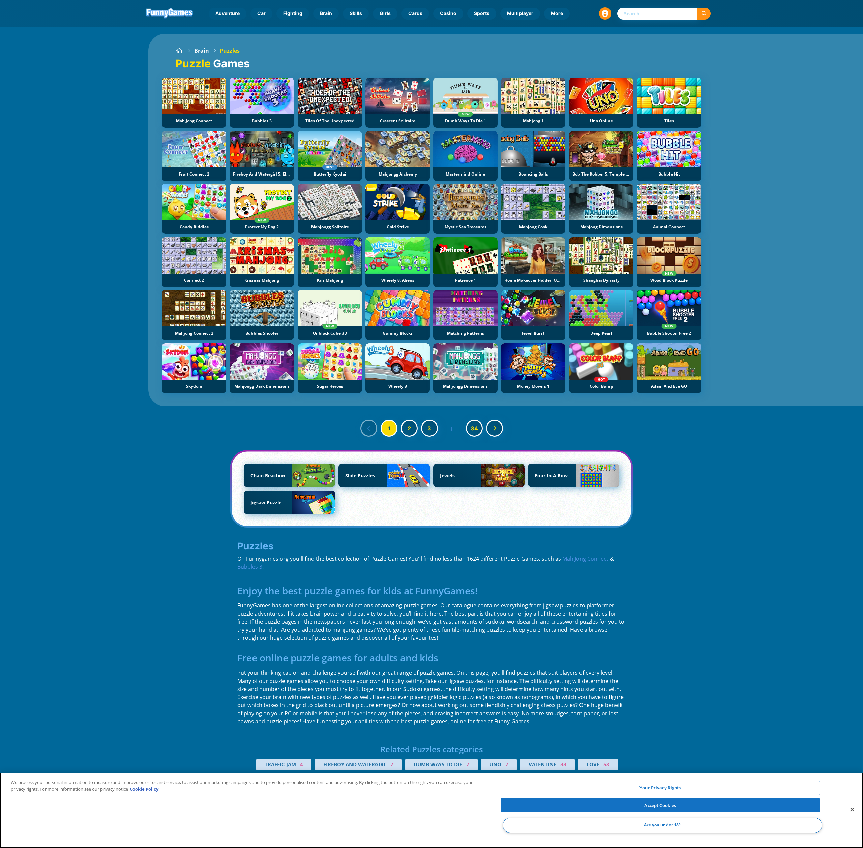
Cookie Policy (144, 789)
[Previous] (368, 428)
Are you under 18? (662, 825)
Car (261, 13)
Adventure (227, 13)
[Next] (494, 428)
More (557, 13)
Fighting (292, 13)
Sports (481, 13)
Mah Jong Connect (585, 558)
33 (563, 764)
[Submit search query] (704, 14)
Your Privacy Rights (660, 788)
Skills (356, 13)
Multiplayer (520, 13)
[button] (605, 13)
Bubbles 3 (249, 566)
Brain (326, 13)
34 (474, 428)
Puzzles (230, 50)
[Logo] (169, 13)
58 (606, 764)
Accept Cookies (660, 805)
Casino (448, 13)
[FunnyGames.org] (179, 50)
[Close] (852, 809)
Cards (415, 13)
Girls (385, 13)
